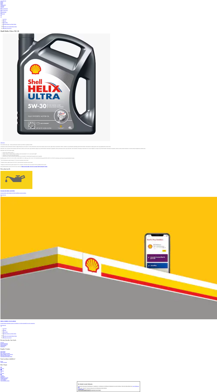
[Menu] (108, 17)
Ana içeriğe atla (3, 0)
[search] (108, 15)
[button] (108, 7)
